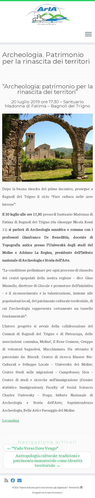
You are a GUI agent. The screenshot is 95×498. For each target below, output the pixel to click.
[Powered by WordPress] (81, 486)
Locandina (10, 420)
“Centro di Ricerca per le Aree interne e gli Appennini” (43, 487)
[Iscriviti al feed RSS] (7, 480)
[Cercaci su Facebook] (14, 480)
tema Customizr (54, 492)
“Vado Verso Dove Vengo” (32, 448)
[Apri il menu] (88, 34)
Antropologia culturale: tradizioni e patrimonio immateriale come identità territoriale (47, 460)
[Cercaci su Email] (20, 480)
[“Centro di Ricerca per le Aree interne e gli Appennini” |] (47, 14)
